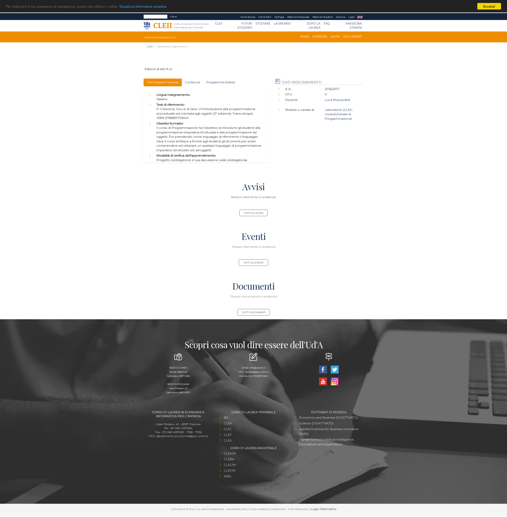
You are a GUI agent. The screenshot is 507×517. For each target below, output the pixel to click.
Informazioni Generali (163, 82)
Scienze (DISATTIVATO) (316, 423)
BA (226, 417)
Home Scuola (247, 16)
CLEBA (229, 459)
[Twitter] (334, 369)
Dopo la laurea (313, 25)
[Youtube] (323, 381)
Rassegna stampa (354, 25)
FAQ (327, 23)
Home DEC (264, 16)
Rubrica (340, 16)
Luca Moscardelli (337, 100)
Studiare (263, 23)
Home (304, 36)
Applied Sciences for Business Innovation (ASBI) (329, 431)
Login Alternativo (323, 509)
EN (359, 17)
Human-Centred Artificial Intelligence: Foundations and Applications (326, 442)
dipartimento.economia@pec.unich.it (182, 436)
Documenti (352, 36)
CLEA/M (230, 453)
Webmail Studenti (322, 16)
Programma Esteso (220, 82)
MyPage (279, 16)
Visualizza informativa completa (142, 6)
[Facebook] (323, 369)
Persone (320, 36)
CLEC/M (230, 465)
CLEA (228, 423)
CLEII (219, 23)
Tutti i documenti (253, 312)
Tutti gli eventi (253, 262)
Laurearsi (282, 23)
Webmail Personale (298, 16)
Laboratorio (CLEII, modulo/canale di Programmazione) (339, 114)
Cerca (173, 16)
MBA (227, 476)
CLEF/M (229, 470)
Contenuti (192, 82)
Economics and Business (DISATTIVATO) (328, 417)
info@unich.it (257, 367)
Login (351, 16)
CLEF (228, 435)
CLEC (228, 429)
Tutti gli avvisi (253, 212)
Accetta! (489, 6)
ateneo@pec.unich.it (257, 371)
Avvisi (335, 36)
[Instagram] (334, 381)
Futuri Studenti (244, 25)
